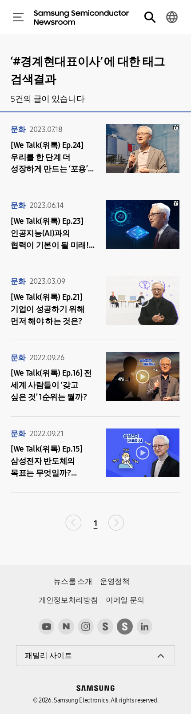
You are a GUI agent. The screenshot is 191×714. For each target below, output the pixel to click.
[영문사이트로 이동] (171, 17)
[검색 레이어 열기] (149, 17)
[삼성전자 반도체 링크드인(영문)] (145, 627)
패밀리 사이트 (48, 655)
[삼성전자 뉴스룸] (105, 627)
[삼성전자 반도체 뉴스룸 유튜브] (47, 627)
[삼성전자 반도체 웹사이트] (125, 627)
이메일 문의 (125, 600)
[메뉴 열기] (18, 17)
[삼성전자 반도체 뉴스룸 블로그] (66, 627)
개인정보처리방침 (68, 600)
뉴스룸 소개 (72, 581)
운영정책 (115, 581)
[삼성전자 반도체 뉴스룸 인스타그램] (86, 627)
